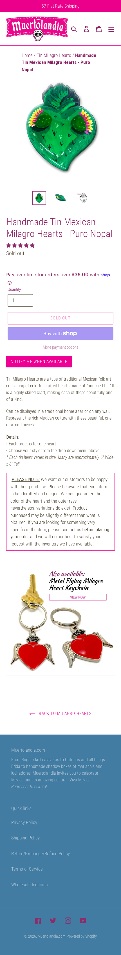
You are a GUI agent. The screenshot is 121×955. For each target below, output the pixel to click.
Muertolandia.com (52, 936)
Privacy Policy (24, 822)
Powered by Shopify (82, 936)
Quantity (14, 289)
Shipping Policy (25, 838)
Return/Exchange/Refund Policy (40, 853)
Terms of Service (27, 869)
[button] (21, 245)
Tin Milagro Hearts (54, 55)
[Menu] (111, 28)
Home (28, 55)
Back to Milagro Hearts (65, 713)
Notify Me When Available (39, 361)
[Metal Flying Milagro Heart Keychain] (60, 672)
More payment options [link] (61, 347)
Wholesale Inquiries (29, 884)
